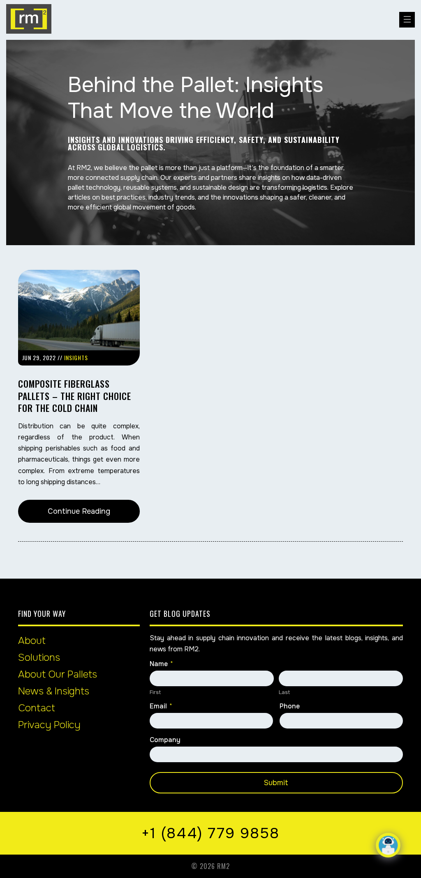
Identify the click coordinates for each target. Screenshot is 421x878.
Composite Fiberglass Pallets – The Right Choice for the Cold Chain (74, 395)
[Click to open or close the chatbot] (388, 845)
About (32, 640)
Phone (290, 706)
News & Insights (53, 691)
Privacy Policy (49, 725)
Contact (36, 708)
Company (165, 740)
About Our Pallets (57, 674)
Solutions (39, 657)
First (155, 692)
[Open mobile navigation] (407, 20)
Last (284, 692)
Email (161, 706)
